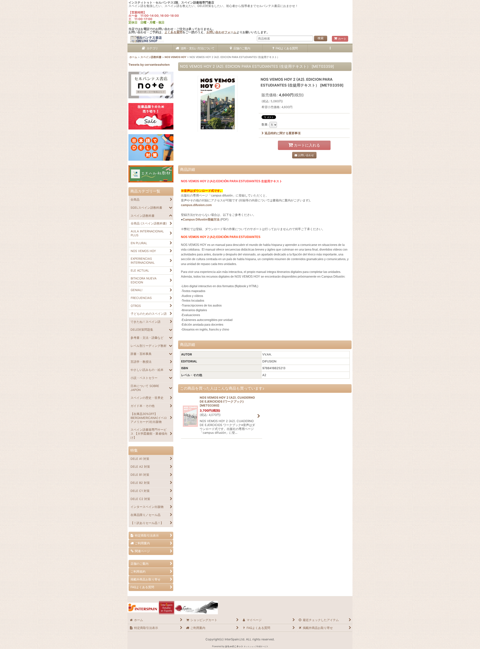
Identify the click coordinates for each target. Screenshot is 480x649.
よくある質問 (173, 32)
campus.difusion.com (196, 205)
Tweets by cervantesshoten (149, 64)
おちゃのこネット (234, 646)
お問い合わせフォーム (221, 32)
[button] (330, 48)
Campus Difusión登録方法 (201, 219)
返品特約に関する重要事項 (283, 133)
